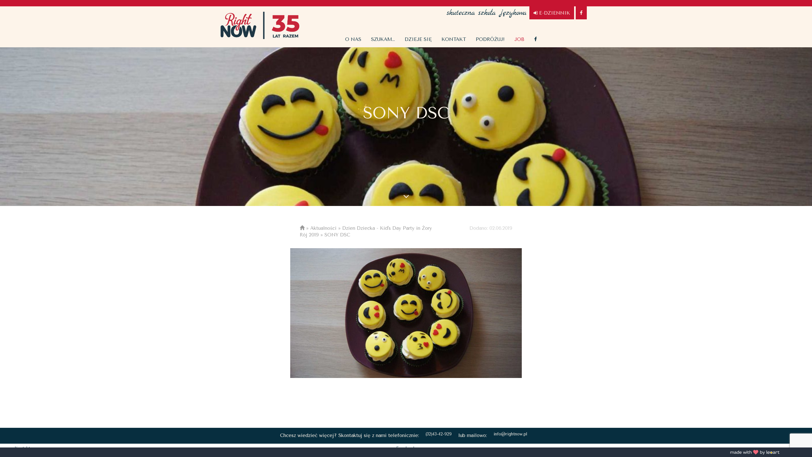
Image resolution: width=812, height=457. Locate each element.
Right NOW (260, 25)
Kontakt (454, 39)
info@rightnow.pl (510, 434)
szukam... (383, 39)
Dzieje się (418, 39)
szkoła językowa (486, 9)
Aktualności (323, 228)
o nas (353, 39)
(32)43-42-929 (439, 434)
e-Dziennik (554, 13)
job (519, 39)
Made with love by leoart (755, 452)
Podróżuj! (490, 39)
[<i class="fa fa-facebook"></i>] (535, 39)
